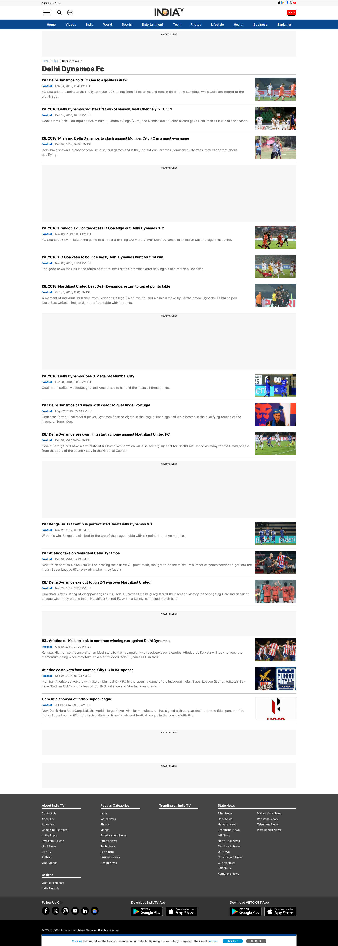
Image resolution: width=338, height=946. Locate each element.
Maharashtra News (269, 813)
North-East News (229, 840)
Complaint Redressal (55, 829)
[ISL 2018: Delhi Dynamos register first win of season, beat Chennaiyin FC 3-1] (275, 118)
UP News (224, 851)
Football (47, 86)
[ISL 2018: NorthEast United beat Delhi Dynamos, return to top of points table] (275, 295)
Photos (196, 24)
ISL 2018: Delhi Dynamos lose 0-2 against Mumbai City (88, 376)
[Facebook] (46, 911)
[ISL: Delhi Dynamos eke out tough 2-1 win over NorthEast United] (275, 591)
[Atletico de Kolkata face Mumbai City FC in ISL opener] (275, 678)
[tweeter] (55, 911)
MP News (224, 835)
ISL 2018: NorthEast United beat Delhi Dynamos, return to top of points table (106, 286)
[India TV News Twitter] (291, 2)
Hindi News (49, 846)
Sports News (109, 840)
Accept (232, 941)
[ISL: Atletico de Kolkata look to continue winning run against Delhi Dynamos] (275, 649)
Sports (127, 24)
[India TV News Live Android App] (147, 911)
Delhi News (225, 818)
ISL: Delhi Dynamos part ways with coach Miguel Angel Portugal (96, 405)
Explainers (107, 851)
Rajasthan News (267, 818)
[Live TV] (291, 12)
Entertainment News (113, 835)
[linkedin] (85, 911)
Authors (47, 857)
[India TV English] (169, 12)
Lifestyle (217, 24)
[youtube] (75, 911)
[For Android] (246, 911)
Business (260, 24)
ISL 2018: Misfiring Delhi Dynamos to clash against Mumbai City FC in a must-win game (115, 138)
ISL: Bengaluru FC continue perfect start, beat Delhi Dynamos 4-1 (97, 524)
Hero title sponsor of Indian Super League (77, 699)
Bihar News (225, 813)
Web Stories (49, 862)
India (89, 24)
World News (108, 818)
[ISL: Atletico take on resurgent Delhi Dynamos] (275, 562)
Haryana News (227, 824)
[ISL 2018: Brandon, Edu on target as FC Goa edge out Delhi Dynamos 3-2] (275, 237)
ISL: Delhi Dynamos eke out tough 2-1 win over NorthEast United (96, 582)
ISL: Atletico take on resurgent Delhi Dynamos (81, 553)
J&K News (224, 868)
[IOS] (279, 2)
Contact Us (49, 813)
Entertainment (152, 24)
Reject (256, 941)
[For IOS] (280, 911)
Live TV (46, 851)
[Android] (282, 2)
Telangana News (267, 824)
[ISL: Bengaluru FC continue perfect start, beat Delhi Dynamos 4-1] (275, 533)
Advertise (48, 824)
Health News (109, 862)
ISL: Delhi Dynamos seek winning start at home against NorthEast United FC (106, 434)
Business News (110, 857)
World (107, 24)
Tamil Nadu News (229, 846)
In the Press (49, 835)
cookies (213, 941)
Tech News (108, 846)
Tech (177, 24)
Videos (71, 24)
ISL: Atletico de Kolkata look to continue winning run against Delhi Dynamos (106, 641)
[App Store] (181, 911)
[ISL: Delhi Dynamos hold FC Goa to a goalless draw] (275, 89)
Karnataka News (228, 873)
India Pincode (50, 888)
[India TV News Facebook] (287, 2)
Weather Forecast (53, 882)
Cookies (77, 941)
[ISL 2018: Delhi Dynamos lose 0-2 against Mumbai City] (275, 385)
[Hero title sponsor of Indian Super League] (275, 708)
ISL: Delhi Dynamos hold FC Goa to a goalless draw (84, 80)
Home (51, 24)
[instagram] (65, 911)
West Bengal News (269, 829)
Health (239, 24)
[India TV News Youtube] (294, 2)
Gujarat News (226, 862)
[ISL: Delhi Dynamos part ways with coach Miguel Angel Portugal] (275, 414)
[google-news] (95, 911)
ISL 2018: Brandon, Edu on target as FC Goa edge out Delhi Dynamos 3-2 (103, 228)
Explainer (284, 24)
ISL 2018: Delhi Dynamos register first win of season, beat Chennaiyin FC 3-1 (107, 109)
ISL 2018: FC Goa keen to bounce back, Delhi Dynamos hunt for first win (102, 257)
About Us (48, 818)
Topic (55, 60)
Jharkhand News (229, 829)
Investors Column (53, 840)
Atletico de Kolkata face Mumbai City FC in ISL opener (87, 670)
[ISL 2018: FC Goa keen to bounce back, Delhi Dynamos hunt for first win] (275, 266)
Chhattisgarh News (230, 857)
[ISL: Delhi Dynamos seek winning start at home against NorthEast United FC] (275, 443)
